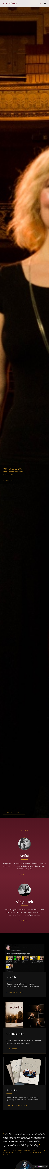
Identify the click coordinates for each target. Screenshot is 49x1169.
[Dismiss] (46, 1166)
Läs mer (24, 874)
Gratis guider (14, 812)
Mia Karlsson (10, 3)
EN (40, 3)
